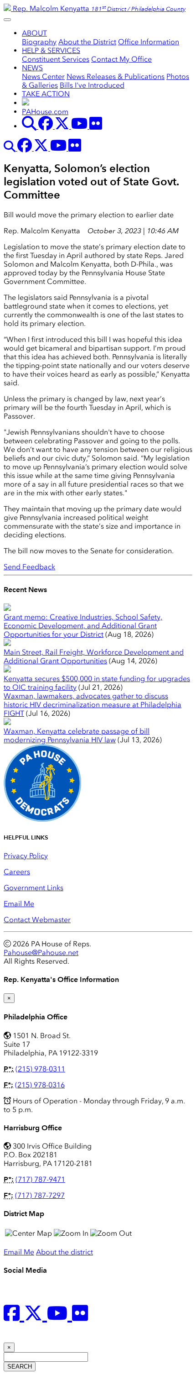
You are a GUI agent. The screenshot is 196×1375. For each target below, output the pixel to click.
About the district (64, 1252)
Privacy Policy (26, 855)
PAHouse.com (45, 111)
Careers (17, 871)
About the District (87, 41)
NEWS (32, 67)
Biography (39, 41)
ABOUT (34, 33)
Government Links (33, 887)
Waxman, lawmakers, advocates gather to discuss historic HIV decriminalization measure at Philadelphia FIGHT (92, 705)
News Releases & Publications (116, 76)
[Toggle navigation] (7, 19)
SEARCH (19, 1366)
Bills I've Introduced (92, 85)
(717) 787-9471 (40, 1179)
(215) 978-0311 (40, 1069)
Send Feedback (29, 566)
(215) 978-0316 (40, 1085)
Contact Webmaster (37, 919)
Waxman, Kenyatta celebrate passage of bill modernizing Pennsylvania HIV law (77, 735)
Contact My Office (121, 59)
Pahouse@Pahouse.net (41, 952)
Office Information (148, 41)
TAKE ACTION (46, 93)
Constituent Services (55, 59)
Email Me (19, 903)
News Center (43, 76)
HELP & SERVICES (51, 50)
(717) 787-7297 (40, 1195)
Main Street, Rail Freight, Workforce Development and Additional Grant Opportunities (94, 656)
